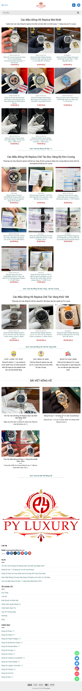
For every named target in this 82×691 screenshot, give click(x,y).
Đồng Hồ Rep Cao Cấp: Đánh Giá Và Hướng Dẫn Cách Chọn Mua (24, 573)
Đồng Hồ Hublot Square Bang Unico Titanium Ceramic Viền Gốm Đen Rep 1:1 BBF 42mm (41, 140)
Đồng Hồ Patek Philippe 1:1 (11, 639)
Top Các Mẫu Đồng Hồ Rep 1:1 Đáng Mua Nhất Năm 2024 (21, 460)
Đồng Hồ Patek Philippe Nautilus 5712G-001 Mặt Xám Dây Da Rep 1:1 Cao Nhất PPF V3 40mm (41, 59)
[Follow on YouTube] (29, 553)
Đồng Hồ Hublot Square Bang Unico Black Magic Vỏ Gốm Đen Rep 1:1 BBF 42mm (14, 140)
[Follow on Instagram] (11, 553)
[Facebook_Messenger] (77, 663)
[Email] (77, 674)
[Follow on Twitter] (18, 553)
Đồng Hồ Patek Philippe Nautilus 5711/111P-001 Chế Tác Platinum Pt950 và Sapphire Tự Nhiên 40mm (41, 334)
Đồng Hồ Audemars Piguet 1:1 (12, 643)
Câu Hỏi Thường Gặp (9, 612)
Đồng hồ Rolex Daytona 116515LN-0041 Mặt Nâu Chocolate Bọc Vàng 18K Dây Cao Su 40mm (41, 197)
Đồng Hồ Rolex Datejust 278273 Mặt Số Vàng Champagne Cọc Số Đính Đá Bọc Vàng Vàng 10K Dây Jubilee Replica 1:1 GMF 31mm (41, 277)
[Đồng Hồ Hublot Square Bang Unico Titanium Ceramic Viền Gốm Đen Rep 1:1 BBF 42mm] (41, 121)
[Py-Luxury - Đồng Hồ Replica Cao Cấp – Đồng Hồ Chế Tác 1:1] (41, 5)
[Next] (80, 324)
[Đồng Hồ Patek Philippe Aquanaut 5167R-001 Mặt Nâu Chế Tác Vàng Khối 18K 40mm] (68, 316)
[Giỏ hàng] (78, 5)
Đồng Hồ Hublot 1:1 (8, 635)
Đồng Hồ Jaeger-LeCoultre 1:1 (12, 665)
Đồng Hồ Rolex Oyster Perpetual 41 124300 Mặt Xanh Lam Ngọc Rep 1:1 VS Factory (67, 99)
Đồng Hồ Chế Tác (7, 673)
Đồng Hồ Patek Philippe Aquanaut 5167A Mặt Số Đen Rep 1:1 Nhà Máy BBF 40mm (67, 59)
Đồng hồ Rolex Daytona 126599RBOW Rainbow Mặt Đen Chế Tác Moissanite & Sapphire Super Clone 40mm (14, 198)
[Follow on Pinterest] (22, 553)
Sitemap (4, 616)
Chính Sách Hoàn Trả (9, 608)
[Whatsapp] (77, 653)
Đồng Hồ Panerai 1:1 (9, 669)
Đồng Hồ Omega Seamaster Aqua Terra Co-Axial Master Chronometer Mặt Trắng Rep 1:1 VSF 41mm (15, 60)
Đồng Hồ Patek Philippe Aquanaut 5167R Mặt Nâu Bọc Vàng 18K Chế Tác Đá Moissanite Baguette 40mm (67, 237)
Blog (3, 619)
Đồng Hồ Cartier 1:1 (8, 654)
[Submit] (78, 13)
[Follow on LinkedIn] (26, 553)
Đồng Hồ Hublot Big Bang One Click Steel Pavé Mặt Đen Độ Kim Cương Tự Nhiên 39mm (41, 237)
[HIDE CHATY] (77, 679)
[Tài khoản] (74, 5)
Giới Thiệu (5, 593)
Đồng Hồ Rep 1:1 (7, 677)
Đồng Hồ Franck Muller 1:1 (11, 662)
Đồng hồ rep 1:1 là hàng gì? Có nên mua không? (61, 416)
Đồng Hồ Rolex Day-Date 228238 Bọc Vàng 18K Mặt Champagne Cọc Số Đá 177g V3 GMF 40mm (13, 237)
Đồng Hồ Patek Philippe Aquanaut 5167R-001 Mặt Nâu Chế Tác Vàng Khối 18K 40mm (68, 334)
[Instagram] (77, 668)
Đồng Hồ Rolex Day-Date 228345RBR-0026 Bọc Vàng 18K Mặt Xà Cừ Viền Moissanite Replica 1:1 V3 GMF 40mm (14, 277)
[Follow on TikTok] (15, 553)
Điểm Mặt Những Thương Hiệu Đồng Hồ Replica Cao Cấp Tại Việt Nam (26, 577)
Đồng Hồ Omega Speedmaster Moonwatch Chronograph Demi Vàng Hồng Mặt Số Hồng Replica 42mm (14, 100)
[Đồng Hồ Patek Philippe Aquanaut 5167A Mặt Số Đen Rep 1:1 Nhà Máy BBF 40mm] (67, 40)
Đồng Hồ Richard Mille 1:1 (11, 646)
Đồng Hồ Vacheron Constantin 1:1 (13, 658)
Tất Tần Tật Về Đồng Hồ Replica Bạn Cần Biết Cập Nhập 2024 (20, 417)
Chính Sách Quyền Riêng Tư (11, 604)
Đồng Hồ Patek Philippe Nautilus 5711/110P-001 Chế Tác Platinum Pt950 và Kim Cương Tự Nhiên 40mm (14, 335)
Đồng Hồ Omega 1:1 (9, 650)
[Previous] (1, 324)
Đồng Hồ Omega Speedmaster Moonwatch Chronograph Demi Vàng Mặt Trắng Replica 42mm (41, 99)
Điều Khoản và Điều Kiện (10, 600)
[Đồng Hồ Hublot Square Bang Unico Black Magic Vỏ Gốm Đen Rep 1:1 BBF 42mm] (15, 121)
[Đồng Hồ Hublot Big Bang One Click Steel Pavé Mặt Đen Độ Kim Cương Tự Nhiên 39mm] (41, 220)
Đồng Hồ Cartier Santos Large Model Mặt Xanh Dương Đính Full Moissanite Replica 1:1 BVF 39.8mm (68, 197)
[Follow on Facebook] (8, 553)
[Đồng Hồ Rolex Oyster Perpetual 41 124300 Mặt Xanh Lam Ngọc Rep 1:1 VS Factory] (67, 81)
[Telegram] (77, 658)
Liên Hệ (4, 596)
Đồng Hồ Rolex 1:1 (8, 631)
